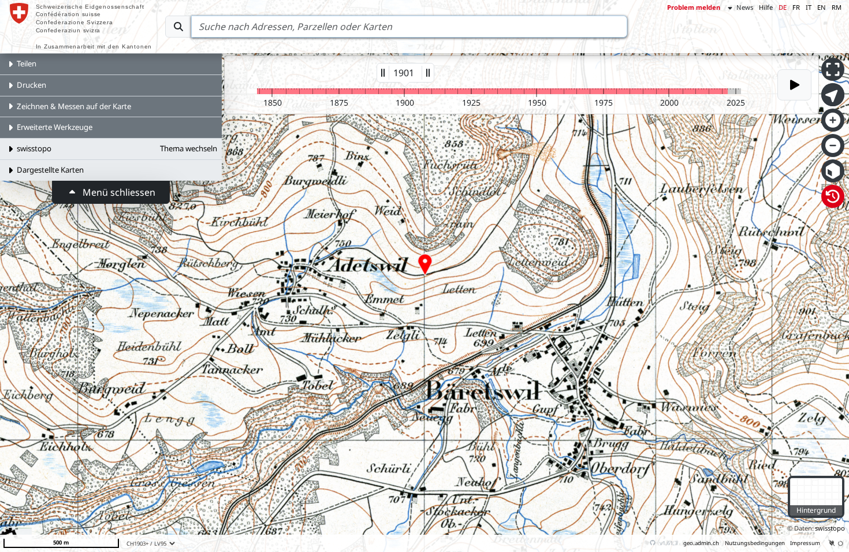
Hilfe (766, 7)
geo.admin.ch (701, 543)
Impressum (805, 543)
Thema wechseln (188, 148)
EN (821, 7)
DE (783, 7)
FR (796, 7)
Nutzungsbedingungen (755, 543)
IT (808, 7)
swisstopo (830, 528)
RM (836, 7)
